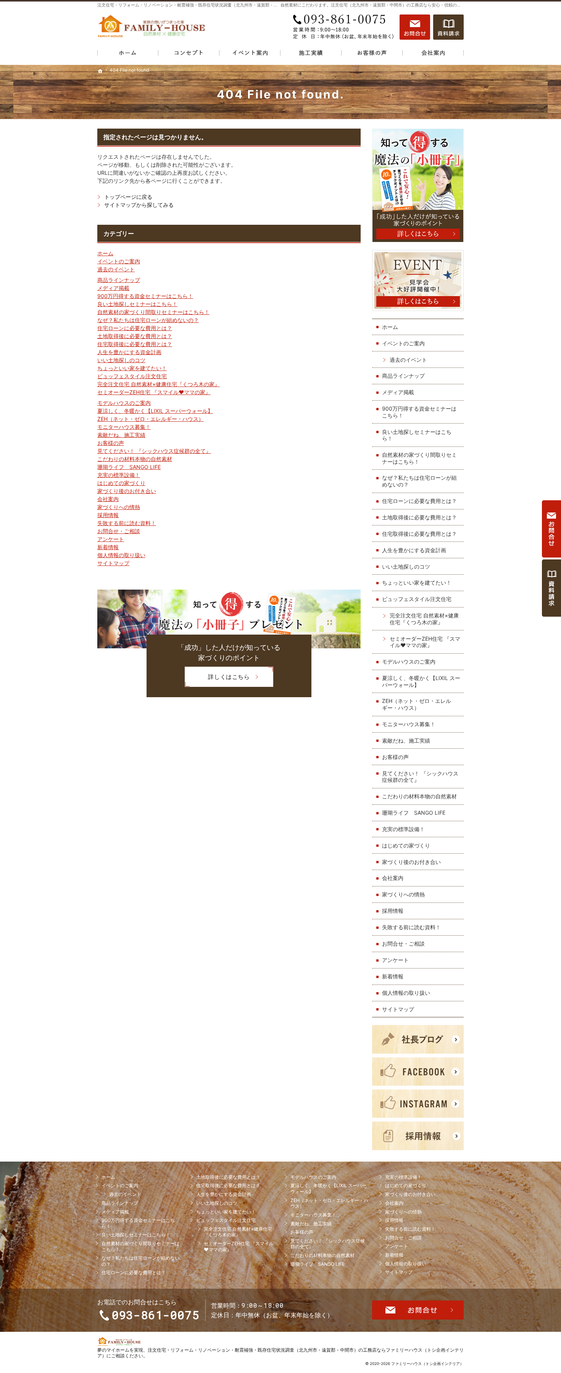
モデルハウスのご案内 (124, 403)
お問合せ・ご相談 (118, 531)
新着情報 (108, 547)
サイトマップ (113, 563)
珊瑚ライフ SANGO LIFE (129, 467)
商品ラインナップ (118, 280)
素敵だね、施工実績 (121, 435)
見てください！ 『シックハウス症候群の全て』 (154, 451)
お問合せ (415, 27)
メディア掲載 (113, 288)
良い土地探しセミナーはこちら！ (137, 304)
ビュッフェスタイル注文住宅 (132, 376)
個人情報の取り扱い (121, 555)
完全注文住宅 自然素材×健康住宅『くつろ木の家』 (158, 384)
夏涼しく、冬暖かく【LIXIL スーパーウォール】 (155, 411)
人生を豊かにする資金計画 (129, 352)
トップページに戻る (128, 196)
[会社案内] (433, 54)
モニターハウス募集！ (124, 427)
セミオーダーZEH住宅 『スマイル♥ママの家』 (154, 392)
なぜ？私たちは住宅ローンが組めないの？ (148, 320)
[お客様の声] (372, 54)
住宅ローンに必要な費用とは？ (134, 328)
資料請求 (448, 27)
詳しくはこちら (217, 679)
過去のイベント (116, 269)
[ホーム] (127, 54)
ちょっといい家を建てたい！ (132, 368)
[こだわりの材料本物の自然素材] (188, 54)
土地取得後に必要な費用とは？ (134, 336)
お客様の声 (110, 443)
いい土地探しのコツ (121, 360)
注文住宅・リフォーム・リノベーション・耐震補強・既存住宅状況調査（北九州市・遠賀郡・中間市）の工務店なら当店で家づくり (221, 5)
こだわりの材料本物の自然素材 (134, 459)
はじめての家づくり (121, 483)
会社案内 (108, 499)
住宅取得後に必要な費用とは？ (134, 344)
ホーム (105, 253)
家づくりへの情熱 (118, 507)
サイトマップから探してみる (139, 204)
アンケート (110, 539)
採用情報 (108, 515)
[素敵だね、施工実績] (311, 54)
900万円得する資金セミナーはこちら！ (145, 296)
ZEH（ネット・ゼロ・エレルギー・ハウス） (150, 419)
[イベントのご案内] (249, 54)
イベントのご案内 (118, 261)
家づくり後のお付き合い (126, 491)
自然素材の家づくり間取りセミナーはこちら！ (153, 312)
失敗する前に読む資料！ (126, 523)
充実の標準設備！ (118, 475)
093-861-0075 (343, 27)
